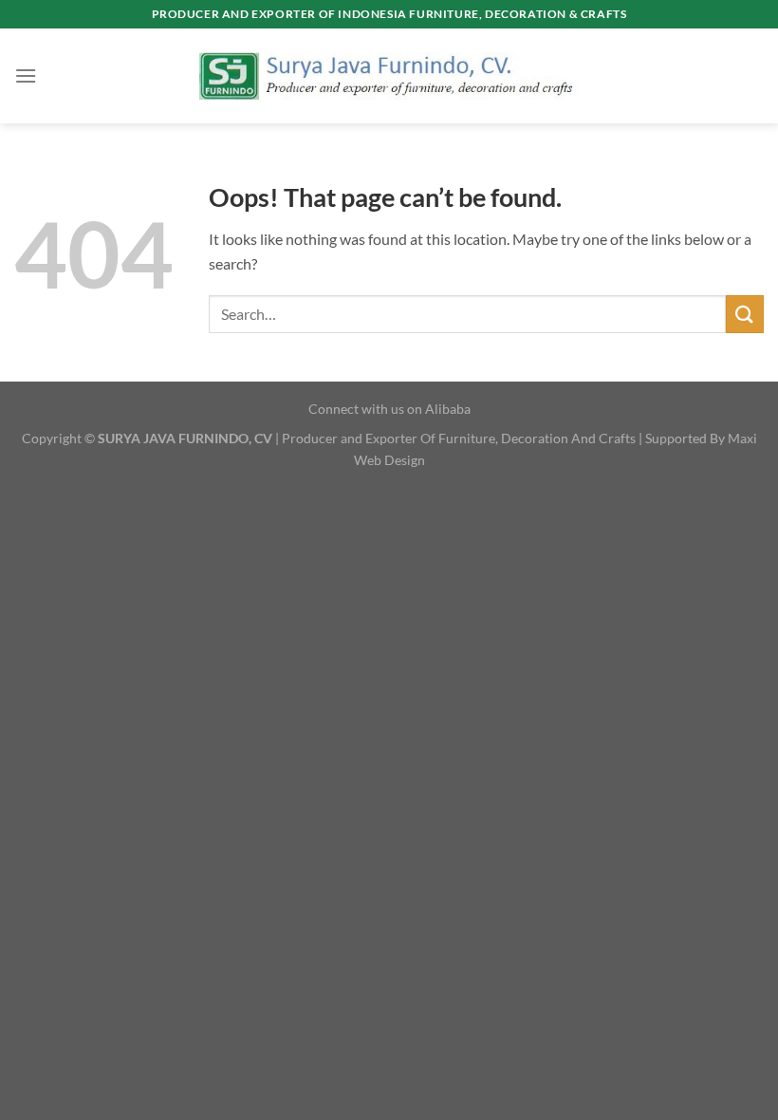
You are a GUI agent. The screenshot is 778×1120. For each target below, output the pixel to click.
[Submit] (745, 313)
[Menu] (25, 75)
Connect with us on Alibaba (389, 409)
